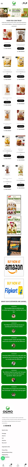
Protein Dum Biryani (21, 123)
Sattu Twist (20, 178)
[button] (7, 48)
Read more (8, 45)
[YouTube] (8, 426)
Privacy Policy (4, 450)
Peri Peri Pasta (7, 42)
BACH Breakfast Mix (20, 69)
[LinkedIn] (10, 426)
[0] (23, 3)
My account (4, 442)
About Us (3, 435)
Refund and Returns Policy (7, 452)
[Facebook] (6, 426)
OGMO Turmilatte (7, 149)
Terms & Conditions (5, 457)
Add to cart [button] (8, 76)
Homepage (4, 433)
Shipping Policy (5, 454)
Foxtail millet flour (7, 69)
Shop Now (4, 440)
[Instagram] (4, 426)
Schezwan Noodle (20, 97)
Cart (3, 438)
